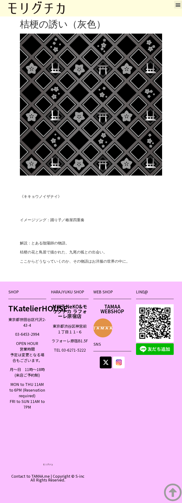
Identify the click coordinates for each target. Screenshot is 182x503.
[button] (178, 5)
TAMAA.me (40, 476)
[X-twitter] (106, 362)
